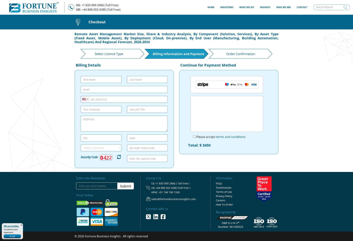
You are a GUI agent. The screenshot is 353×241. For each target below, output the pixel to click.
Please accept (220, 137)
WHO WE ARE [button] (283, 7)
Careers (220, 200)
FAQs (219, 183)
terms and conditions (231, 137)
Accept (12, 236)
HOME (212, 7)
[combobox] (85, 99)
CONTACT (302, 7)
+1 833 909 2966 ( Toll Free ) (172, 183)
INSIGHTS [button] (265, 7)
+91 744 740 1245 (169, 192)
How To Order (224, 204)
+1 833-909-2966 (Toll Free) (99, 5)
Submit (125, 186)
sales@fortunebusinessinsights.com (173, 199)
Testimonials (223, 187)
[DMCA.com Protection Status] (90, 203)
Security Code (89, 157)
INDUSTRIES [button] (226, 7)
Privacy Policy (224, 196)
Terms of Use (224, 192)
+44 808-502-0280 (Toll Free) (101, 10)
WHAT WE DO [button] (246, 7)
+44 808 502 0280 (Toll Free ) (173, 188)
